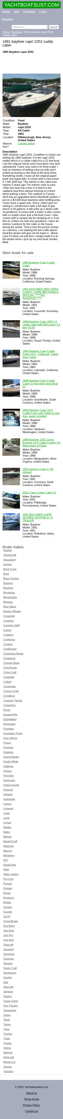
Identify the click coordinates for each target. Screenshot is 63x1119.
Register (7, 19)
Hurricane (9, 780)
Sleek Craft (10, 968)
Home (6, 11)
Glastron (8, 752)
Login (43, 11)
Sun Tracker (10, 1005)
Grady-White (10, 761)
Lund (6, 818)
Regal (7, 893)
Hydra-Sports (11, 785)
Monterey (8, 855)
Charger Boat (11, 663)
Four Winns (10, 738)
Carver (7, 630)
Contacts (29, 11)
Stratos (7, 996)
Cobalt (7, 681)
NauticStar (9, 864)
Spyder (7, 977)
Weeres (8, 1052)
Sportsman (9, 972)
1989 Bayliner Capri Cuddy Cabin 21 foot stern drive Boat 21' (40, 383)
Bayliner (8, 587)
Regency (8, 897)
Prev (7, 95)
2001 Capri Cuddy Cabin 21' (39, 492)
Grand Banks (11, 757)
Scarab (7, 911)
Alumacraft (9, 555)
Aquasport (9, 559)
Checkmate (10, 667)
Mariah (7, 836)
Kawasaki (9, 799)
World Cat (9, 1062)
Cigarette (8, 677)
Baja (6, 573)
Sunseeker (9, 1010)
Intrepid (7, 794)
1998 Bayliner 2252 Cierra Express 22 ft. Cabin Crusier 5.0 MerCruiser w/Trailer (41, 442)
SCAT (7, 916)
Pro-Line (8, 879)
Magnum (8, 846)
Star (5, 982)
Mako (6, 832)
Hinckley (8, 775)
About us (31, 1093)
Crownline (9, 705)
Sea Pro (8, 935)
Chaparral (9, 658)
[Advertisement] (31, 63)
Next (56, 95)
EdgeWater (10, 719)
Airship (7, 550)
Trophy (7, 1043)
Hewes (7, 771)
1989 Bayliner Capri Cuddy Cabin (39, 264)
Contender (9, 686)
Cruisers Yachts (12, 700)
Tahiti (6, 1019)
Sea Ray (8, 940)
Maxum (7, 850)
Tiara (6, 1029)
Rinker (7, 902)
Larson (7, 803)
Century (8, 644)
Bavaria (8, 583)
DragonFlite (10, 714)
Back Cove (9, 569)
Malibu (7, 827)
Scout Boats (10, 921)
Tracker (7, 1033)
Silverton (8, 958)
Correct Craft (10, 691)
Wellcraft (8, 1057)
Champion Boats (13, 653)
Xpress (7, 1066)
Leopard (8, 808)
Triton (6, 1038)
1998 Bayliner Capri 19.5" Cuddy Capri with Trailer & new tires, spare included (41, 413)
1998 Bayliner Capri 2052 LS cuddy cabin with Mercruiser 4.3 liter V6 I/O (41, 324)
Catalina (8, 634)
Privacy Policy (31, 1105)
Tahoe (7, 1024)
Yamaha (8, 1071)
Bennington (10, 597)
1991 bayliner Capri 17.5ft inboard (38, 471)
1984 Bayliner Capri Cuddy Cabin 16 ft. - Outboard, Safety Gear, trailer (40, 354)
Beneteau (9, 592)
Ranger (7, 888)
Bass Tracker (11, 578)
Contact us (31, 1111)
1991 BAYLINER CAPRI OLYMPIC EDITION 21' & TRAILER (38, 517)
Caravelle (9, 616)
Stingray (8, 991)
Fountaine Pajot (12, 733)
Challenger (10, 649)
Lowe (6, 813)
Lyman (7, 822)
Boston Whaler (12, 611)
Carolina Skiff (11, 625)
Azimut (7, 564)
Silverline (9, 954)
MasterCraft (10, 841)
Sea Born (9, 926)
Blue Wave (9, 606)
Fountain (8, 728)
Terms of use (31, 1099)
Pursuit (7, 883)
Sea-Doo (8, 930)
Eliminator (9, 724)
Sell (16, 11)
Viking (7, 1048)
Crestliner (9, 695)
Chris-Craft (9, 672)
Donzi (6, 710)
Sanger (7, 907)
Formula (8, 747)
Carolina (8, 620)
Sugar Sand (10, 1001)
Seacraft (8, 944)
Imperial (8, 789)
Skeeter (8, 963)
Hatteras (8, 766)
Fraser (7, 742)
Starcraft (8, 987)
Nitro (6, 869)
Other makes (10, 874)
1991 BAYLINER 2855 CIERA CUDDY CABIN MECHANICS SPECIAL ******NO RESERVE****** (41, 294)
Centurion (9, 639)
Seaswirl (8, 949)
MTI (5, 860)
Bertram (8, 602)
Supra (7, 1015)
